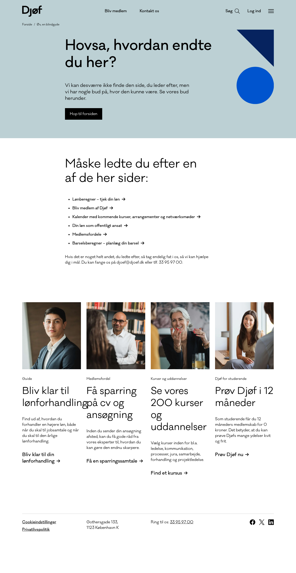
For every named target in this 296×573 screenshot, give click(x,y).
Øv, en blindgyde (48, 24)
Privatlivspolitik (36, 529)
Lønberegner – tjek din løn (96, 199)
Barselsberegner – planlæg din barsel (105, 243)
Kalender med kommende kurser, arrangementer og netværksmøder (133, 216)
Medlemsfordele (86, 234)
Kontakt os (149, 11)
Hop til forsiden (83, 113)
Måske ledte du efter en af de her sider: (131, 171)
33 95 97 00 (181, 522)
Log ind (254, 11)
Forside (27, 24)
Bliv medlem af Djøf (90, 208)
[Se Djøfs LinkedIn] (271, 522)
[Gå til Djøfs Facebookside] (252, 522)
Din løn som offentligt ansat (97, 225)
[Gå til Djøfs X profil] (262, 522)
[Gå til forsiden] (32, 11)
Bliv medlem (116, 11)
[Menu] (271, 11)
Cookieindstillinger (39, 522)
